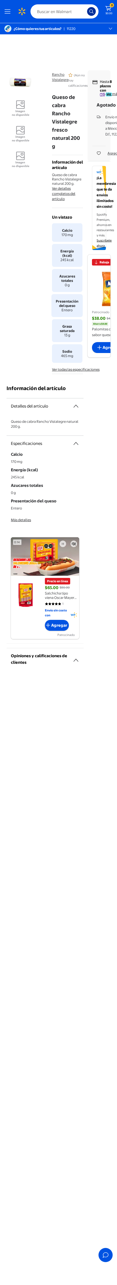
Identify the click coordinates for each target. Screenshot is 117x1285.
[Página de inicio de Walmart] (21, 11)
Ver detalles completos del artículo (63, 193)
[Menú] (8, 11)
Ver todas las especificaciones (76, 369)
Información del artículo (36, 388)
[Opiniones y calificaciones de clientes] (76, 658)
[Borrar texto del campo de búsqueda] (84, 11)
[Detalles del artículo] (76, 406)
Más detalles (21, 520)
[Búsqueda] (91, 11)
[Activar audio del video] (73, 543)
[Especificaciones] (76, 443)
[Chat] (105, 1255)
